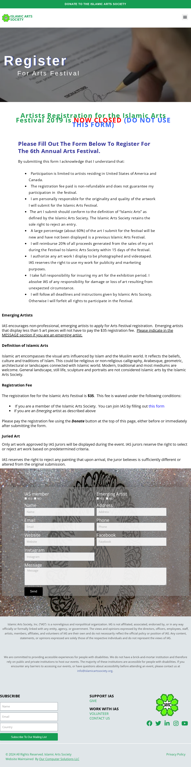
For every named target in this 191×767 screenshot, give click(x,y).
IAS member (36, 494)
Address (104, 505)
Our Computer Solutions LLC (59, 759)
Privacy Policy (175, 754)
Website (32, 535)
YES (30, 498)
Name (30, 505)
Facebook (106, 535)
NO (39, 498)
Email (29, 520)
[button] (185, 17)
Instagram (34, 550)
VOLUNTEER (99, 713)
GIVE (93, 700)
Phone (102, 520)
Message (33, 565)
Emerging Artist (111, 494)
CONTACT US (100, 718)
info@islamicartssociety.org (94, 671)
